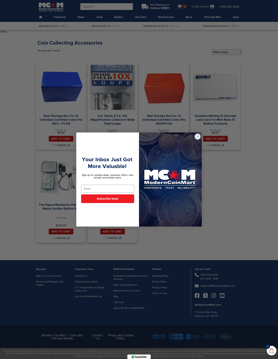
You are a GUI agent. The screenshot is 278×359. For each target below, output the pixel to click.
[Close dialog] (197, 136)
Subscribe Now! (108, 198)
